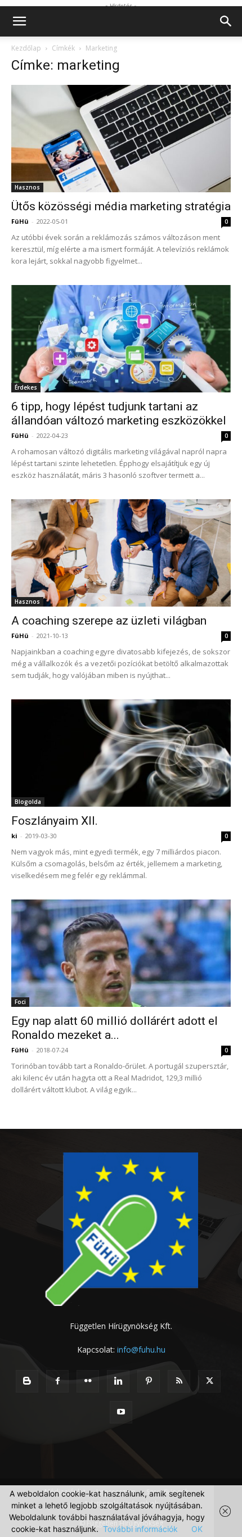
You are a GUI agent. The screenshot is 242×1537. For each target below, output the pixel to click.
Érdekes (26, 387)
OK (197, 1529)
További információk (140, 1529)
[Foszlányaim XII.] (121, 753)
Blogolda (28, 802)
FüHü (20, 221)
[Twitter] (209, 1381)
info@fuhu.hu (141, 1349)
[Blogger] (27, 1381)
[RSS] (179, 1381)
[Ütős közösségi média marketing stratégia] (121, 138)
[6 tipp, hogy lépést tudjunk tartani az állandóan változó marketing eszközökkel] (121, 338)
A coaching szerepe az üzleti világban (109, 620)
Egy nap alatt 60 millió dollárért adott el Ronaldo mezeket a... (114, 1028)
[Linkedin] (118, 1381)
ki (14, 835)
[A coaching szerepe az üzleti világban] (121, 553)
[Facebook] (57, 1381)
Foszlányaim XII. (54, 821)
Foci (20, 1002)
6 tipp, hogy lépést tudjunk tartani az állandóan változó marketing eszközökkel (118, 413)
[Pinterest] (148, 1381)
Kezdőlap (26, 48)
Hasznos (27, 187)
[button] (19, 21)
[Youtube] (121, 1412)
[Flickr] (88, 1381)
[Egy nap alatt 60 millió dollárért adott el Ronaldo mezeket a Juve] (121, 953)
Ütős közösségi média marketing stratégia (121, 206)
